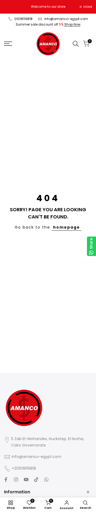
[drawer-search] (76, 44)
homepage (66, 227)
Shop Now (72, 24)
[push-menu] (8, 43)
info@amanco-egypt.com (66, 19)
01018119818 (23, 19)
